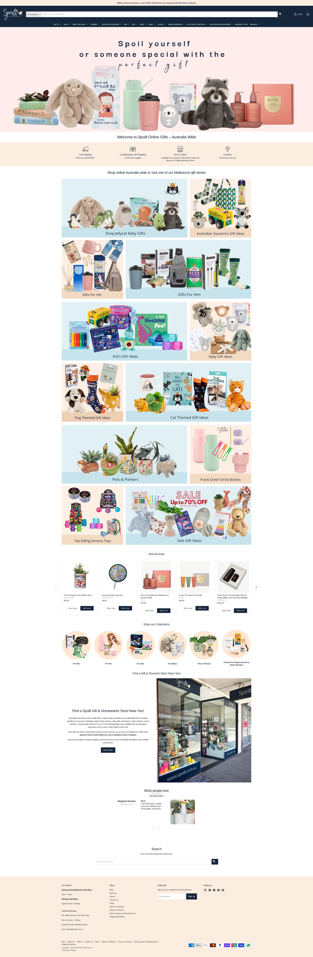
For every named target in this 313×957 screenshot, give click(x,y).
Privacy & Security (117, 910)
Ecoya (143, 600)
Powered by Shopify (69, 950)
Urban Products (69, 598)
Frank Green (221, 600)
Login (299, 14)
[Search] (281, 14)
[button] (154, 828)
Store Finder (108, 750)
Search (112, 896)
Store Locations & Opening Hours (123, 913)
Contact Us (114, 900)
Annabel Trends (107, 598)
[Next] (256, 587)
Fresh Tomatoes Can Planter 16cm (78, 595)
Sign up (191, 896)
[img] (156, 794)
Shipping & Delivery (117, 917)
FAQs (112, 903)
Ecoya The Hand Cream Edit (190, 595)
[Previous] (57, 587)
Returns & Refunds (117, 907)
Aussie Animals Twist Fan (112, 595)
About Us (113, 893)
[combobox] (159, 14)
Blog (111, 890)
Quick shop (73, 608)
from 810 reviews (156, 796)
